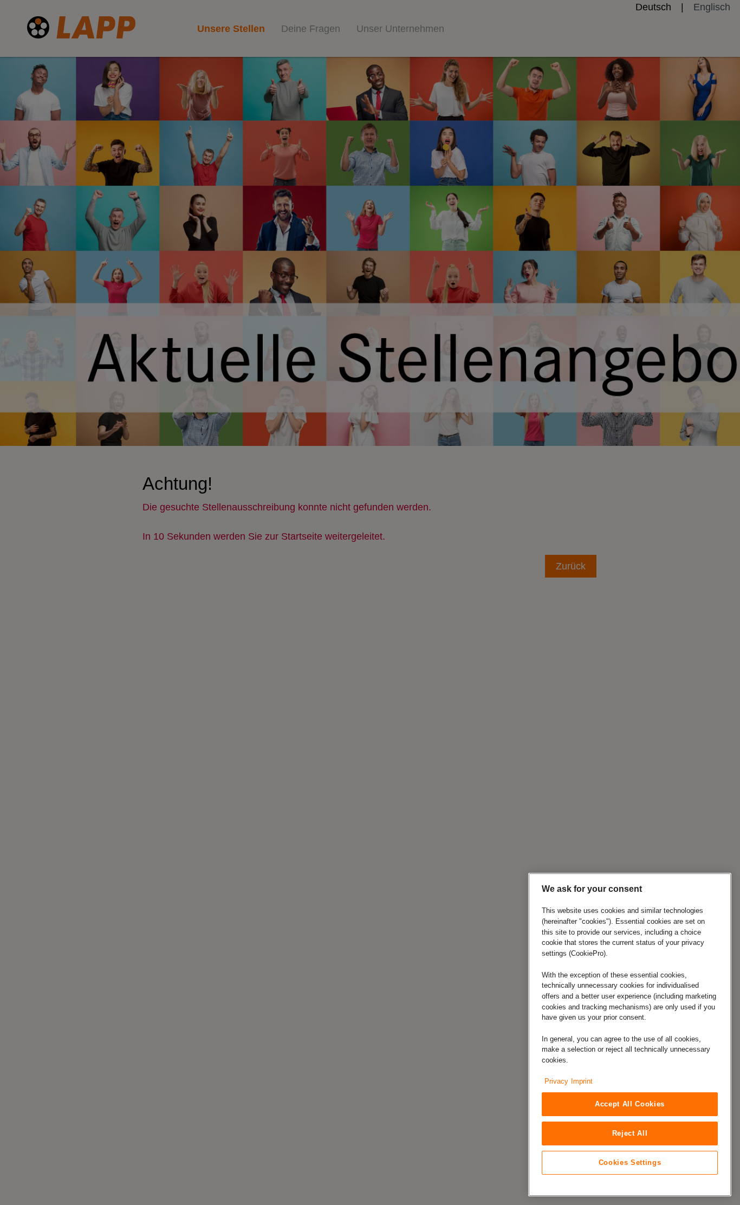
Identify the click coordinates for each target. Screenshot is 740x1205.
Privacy (556, 1081)
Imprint (582, 1081)
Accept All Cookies (630, 1104)
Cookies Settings (630, 1162)
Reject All (630, 1133)
